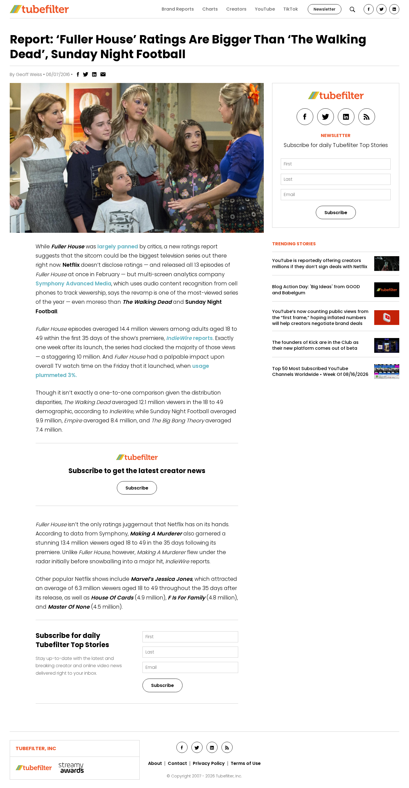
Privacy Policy (209, 763)
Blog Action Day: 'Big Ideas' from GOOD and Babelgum (316, 290)
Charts (210, 9)
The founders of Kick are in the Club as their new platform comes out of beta (315, 345)
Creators (236, 9)
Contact (177, 763)
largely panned (117, 246)
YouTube (265, 9)
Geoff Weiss (29, 74)
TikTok (290, 9)
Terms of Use (246, 763)
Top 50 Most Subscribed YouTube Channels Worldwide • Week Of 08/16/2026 (320, 372)
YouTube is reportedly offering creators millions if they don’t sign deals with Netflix (319, 264)
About (155, 763)
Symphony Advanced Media (73, 283)
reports (189, 338)
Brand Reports (178, 9)
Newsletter (325, 9)
